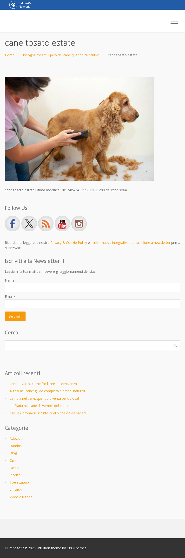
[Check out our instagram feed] (79, 223)
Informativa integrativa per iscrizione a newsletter (131, 242)
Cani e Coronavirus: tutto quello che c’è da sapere (48, 413)
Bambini (16, 446)
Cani (13, 460)
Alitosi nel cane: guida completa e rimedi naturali (47, 391)
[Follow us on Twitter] (29, 223)
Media (14, 467)
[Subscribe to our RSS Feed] (45, 223)
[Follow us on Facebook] (12, 223)
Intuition (43, 548)
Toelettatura (19, 482)
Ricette (15, 475)
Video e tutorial (21, 497)
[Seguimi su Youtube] (62, 223)
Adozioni (16, 438)
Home (9, 55)
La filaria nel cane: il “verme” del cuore (39, 405)
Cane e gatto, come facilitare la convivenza (43, 383)
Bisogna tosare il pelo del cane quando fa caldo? (61, 55)
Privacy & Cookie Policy (68, 242)
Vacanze (16, 489)
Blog (13, 453)
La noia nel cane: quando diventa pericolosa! (44, 398)
